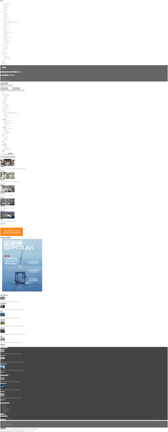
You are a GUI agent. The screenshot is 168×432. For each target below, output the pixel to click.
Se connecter (4, 67)
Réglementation (6, 18)
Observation (6, 7)
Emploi (5, 51)
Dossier (3, 59)
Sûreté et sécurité (6, 35)
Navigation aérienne (7, 31)
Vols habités (6, 6)
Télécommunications (7, 4)
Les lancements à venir (7, 57)
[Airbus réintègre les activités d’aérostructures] (7, 178)
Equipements (6, 23)
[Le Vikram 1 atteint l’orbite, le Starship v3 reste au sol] (2, 307)
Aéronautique (4, 28)
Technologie (4, 36)
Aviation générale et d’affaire (8, 32)
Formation (5, 52)
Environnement (4, 53)
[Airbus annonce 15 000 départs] (7, 205)
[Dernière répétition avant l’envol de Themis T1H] (2, 299)
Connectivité (6, 43)
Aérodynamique (6, 39)
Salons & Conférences (7, 56)
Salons (5, 17)
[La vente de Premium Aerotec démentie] (7, 218)
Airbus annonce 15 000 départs (7, 208)
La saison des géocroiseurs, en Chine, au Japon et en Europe (12, 334)
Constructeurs (6, 13)
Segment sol (6, 9)
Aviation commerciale (7, 29)
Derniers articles (4, 295)
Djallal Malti (2, 170)
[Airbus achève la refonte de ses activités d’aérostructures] (7, 165)
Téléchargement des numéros (6, 425)
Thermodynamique (7, 40)
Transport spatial (6, 3)
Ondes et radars (6, 42)
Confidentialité (4, 423)
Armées (5, 27)
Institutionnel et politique (8, 26)
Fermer (1, 0)
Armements (5, 24)
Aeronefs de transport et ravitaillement (10, 21)
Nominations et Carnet (7, 58)
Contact (3, 421)
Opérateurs (5, 47)
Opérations (5, 25)
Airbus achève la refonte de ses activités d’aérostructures (13, 168)
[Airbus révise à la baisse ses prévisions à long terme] (2, 368)
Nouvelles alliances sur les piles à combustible (10, 317)
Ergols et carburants (7, 41)
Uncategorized (2, 328)
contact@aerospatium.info (9, 418)
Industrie (3, 11)
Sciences (5, 8)
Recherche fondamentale (8, 37)
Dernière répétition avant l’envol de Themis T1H (10, 301)
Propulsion (5, 5)
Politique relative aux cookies (29, 431)
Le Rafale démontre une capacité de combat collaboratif (12, 362)
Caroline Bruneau (3, 183)
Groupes (5, 12)
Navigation (5, 10)
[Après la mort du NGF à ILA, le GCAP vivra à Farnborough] (2, 324)
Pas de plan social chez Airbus (6, 194)
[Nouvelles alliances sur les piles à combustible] (2, 387)
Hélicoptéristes (6, 15)
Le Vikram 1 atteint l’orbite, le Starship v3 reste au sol (12, 309)
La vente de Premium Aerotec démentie (8, 221)
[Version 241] (22, 291)
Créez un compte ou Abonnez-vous (7, 424)
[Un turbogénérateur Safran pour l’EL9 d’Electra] (2, 340)
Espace (3, 2)
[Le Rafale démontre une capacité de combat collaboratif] (2, 360)
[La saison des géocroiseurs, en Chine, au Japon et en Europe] (2, 332)
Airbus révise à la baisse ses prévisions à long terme (11, 370)
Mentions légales (4, 422)
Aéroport (5, 30)
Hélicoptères (6, 33)
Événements (6, 55)
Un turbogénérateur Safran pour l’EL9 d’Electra (10, 342)
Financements (6, 16)
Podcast (3, 151)
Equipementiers (6, 14)
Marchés (5, 49)
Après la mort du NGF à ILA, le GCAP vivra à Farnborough (12, 326)
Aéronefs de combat (7, 20)
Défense (3, 19)
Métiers (3, 50)
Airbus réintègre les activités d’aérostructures (10, 181)
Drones (3, 44)
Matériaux (5, 38)
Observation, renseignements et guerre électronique (12, 22)
